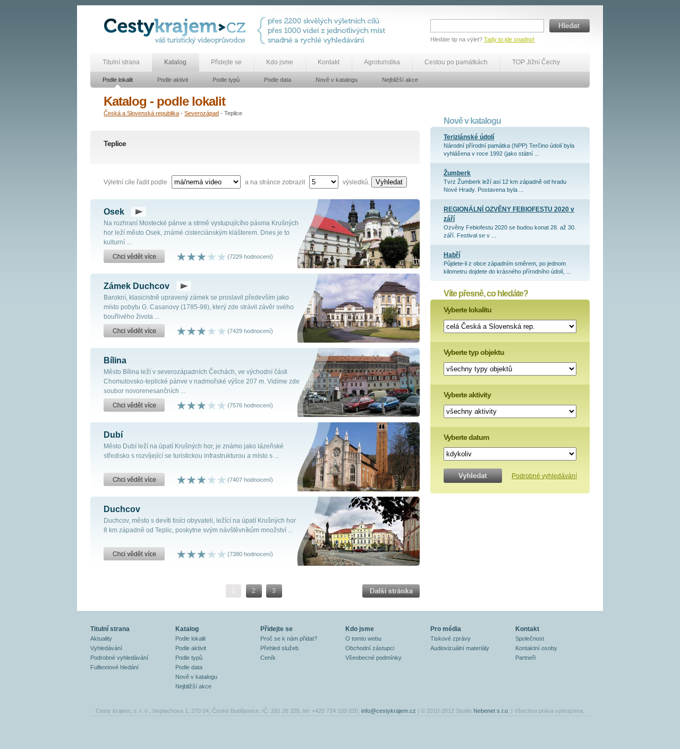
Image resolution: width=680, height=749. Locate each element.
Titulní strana (121, 62)
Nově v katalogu (337, 79)
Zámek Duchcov (136, 286)
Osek (114, 211)
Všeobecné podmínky (373, 657)
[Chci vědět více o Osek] (134, 256)
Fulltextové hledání (114, 667)
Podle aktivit (172, 79)
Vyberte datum (466, 437)
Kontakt (328, 62)
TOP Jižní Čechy (536, 62)
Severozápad (201, 113)
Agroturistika (382, 62)
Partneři (525, 657)
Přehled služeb (279, 648)
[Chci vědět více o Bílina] (134, 405)
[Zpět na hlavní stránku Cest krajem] (177, 30)
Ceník (268, 657)
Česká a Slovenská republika (141, 113)
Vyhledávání (106, 648)
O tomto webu (363, 638)
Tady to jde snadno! (509, 39)
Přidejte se (226, 62)
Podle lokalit (118, 79)
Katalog (175, 62)
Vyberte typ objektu (474, 352)
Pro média (445, 629)
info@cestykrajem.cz (388, 711)
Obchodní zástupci (369, 648)
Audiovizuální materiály (459, 648)
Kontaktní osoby (536, 648)
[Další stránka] (391, 591)
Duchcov (122, 509)
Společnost (529, 638)
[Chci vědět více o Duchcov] (134, 554)
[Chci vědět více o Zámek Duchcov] (134, 331)
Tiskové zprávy (450, 638)
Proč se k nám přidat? (288, 638)
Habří (452, 255)
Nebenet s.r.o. (491, 711)
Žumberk (457, 173)
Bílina (115, 360)
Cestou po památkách (456, 62)
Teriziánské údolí (469, 137)
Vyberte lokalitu (467, 309)
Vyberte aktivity (467, 394)
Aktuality (101, 638)
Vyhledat (389, 182)
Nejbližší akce (400, 79)
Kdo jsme (279, 62)
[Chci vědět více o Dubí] (134, 479)
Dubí (113, 434)
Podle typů (226, 79)
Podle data (277, 79)
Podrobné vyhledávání (544, 476)
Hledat (569, 25)
